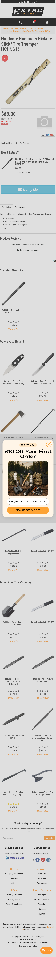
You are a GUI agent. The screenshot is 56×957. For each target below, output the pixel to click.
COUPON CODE (28, 445)
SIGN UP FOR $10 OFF (28, 510)
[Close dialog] (48, 444)
